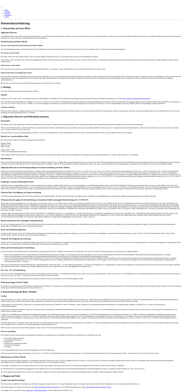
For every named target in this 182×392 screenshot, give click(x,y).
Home (6, 10)
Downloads (8, 15)
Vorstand (7, 13)
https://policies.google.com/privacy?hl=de (98, 387)
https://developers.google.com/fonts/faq (46, 387)
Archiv (7, 17)
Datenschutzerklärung (40, 390)
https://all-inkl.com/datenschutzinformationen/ (136, 98)
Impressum (29, 390)
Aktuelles (7, 12)
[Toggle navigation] (1, 7)
